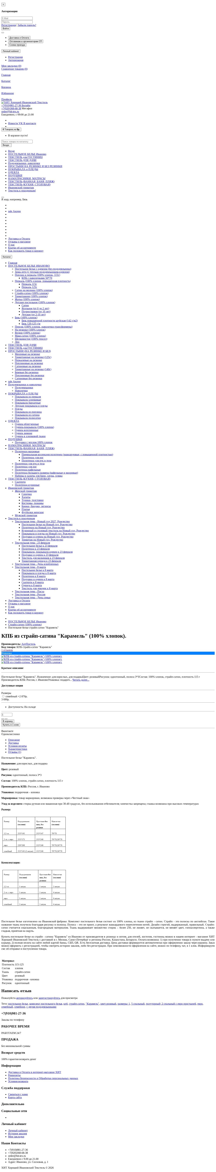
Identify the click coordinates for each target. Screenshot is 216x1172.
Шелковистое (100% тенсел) (31, 338)
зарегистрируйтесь (49, 998)
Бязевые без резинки (26, 372)
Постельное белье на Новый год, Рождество (47, 524)
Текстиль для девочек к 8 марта (40, 588)
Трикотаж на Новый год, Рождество (42, 539)
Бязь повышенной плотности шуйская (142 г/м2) (50, 320)
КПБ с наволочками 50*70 (37, 278)
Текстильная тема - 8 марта (30, 567)
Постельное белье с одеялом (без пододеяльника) (43, 268)
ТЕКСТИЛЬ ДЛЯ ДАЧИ (22, 160)
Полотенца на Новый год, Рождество (43, 527)
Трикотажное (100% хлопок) (31, 296)
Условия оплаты (17, 745)
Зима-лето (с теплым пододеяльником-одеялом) (42, 271)
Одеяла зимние (23, 433)
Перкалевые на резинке (28, 360)
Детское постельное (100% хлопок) (35, 302)
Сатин (25, 305)
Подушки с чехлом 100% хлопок (33, 442)
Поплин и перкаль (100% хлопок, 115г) (37, 275)
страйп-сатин (76, 1003)
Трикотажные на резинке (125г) (33, 357)
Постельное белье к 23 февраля (39, 545)
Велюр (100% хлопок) (27, 332)
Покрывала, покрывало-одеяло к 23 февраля (47, 551)
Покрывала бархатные (28, 402)
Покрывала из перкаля (28, 396)
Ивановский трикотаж (21, 187)
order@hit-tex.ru (10, 111)
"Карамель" (92, 1003)
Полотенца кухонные (27, 484)
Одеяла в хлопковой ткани (30, 436)
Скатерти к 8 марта (33, 582)
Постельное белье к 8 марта (37, 570)
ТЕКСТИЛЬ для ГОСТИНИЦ (25, 157)
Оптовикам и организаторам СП (25, 41)
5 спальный (138, 1003)
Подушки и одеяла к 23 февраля (40, 554)
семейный (7, 1006)
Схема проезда (17, 45)
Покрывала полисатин (28, 418)
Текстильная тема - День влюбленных (37, 564)
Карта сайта (15, 1097)
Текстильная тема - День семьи (32, 597)
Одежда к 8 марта (32, 585)
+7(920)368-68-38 (11, 108)
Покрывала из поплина (28, 411)
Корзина (6, 87)
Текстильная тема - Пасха (29, 591)
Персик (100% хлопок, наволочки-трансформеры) (43, 326)
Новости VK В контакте (22, 123)
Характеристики (17, 749)
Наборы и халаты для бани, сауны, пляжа (38, 475)
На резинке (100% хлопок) (30, 329)
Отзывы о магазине (19, 241)
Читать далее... (80, 679)
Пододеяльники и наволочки (25, 384)
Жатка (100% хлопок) (27, 299)
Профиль (6, 99)
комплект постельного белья (45, 1003)
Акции (14, 211)
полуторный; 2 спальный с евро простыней (171, 1003)
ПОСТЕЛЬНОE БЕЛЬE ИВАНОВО (29, 265)
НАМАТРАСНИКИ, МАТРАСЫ (26, 178)
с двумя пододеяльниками (41, 1006)
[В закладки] (2, 718)
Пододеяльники (24, 387)
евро (200, 1003)
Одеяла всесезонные (26, 430)
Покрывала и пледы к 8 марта (39, 573)
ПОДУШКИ (15, 175)
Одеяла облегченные (27, 424)
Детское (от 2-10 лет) (34, 314)
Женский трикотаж (26, 491)
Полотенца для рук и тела (36, 460)
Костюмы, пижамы (33, 503)
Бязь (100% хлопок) (26, 317)
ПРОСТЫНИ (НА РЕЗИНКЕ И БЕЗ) (29, 351)
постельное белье (18, 1003)
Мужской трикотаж (26, 515)
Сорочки (27, 494)
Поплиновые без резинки (29, 375)
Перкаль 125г (29, 287)
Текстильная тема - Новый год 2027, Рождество (42, 521)
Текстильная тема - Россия (30, 594)
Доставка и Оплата (19, 38)
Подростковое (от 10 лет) (36, 311)
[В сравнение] (6, 718)
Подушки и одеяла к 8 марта (38, 579)
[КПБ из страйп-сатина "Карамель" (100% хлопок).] (31, 656)
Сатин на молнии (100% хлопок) (34, 290)
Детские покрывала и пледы (31, 405)
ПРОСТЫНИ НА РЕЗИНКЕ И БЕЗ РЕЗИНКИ (35, 166)
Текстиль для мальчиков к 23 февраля (43, 558)
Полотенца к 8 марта (34, 576)
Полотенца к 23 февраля (36, 548)
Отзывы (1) (14, 752)
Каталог (6, 81)
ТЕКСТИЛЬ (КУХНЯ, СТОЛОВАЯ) (29, 184)
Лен (17, 341)
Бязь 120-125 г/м (31, 323)
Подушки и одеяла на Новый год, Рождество (47, 536)
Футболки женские (33, 512)
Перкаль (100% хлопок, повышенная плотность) (43, 281)
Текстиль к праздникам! (22, 190)
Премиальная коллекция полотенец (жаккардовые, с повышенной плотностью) (67, 454)
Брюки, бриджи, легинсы (36, 506)
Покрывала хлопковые (28, 399)
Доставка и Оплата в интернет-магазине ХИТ (34, 1072)
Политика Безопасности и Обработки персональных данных (43, 1078)
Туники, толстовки (33, 500)
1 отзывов (7, 650)
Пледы (19, 408)
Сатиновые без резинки (28, 378)
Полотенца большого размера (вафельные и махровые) (46, 472)
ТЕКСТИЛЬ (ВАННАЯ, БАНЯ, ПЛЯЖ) (31, 181)
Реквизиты (14, 1075)
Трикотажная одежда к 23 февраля (41, 561)
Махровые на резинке (27, 354)
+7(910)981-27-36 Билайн (15, 105)
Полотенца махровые (27, 451)
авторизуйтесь (24, 998)
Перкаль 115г (29, 284)
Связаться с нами (18, 1094)
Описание (14, 739)
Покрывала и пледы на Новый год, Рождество (48, 533)
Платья (26, 509)
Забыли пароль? (27, 25)
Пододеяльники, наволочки (24, 163)
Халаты (26, 497)
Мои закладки (16, 1136)
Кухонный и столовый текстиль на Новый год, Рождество (55, 530)
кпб (65, 1003)
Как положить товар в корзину (26, 250)
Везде (11, 151)
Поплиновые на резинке (29, 363)
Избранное (7, 93)
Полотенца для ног (33, 457)
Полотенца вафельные (28, 469)
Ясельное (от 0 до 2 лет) (35, 308)
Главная (5, 75)
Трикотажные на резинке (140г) (33, 369)
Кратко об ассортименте (22, 247)
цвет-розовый (108, 1003)
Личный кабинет (18, 1130)
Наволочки (21, 390)
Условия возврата (18, 1081)
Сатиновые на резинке (28, 366)
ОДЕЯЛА (13, 172)
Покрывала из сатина (27, 414)
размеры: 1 (124, 1003)
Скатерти (20, 481)
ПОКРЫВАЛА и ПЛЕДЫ (23, 169)
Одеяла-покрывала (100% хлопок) (34, 427)
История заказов (17, 1133)
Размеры (6, 693)
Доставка (13, 742)
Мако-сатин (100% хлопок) (30, 335)
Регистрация (8, 25)
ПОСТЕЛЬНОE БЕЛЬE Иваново (27, 154)
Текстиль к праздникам (21, 518)
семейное (19, 1006)
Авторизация (15, 60)
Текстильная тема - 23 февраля (32, 542)
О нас (11, 244)
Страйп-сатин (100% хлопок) (31, 293)
